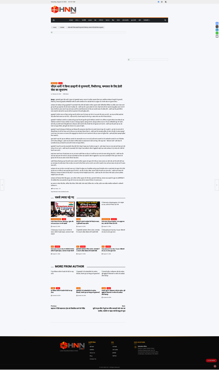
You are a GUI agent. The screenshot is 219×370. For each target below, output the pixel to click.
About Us (92, 353)
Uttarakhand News (56, 219)
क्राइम (90, 20)
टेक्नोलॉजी (146, 20)
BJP (52, 246)
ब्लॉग (140, 20)
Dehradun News (106, 219)
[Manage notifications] (215, 366)
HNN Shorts (54, 83)
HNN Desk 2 (66, 94)
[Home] (54, 28)
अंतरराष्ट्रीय (125, 20)
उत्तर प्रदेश (115, 350)
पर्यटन (118, 20)
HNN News (114, 219)
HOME (71, 20)
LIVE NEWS (212, 360)
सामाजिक (92, 350)
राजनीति (84, 20)
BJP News (57, 246)
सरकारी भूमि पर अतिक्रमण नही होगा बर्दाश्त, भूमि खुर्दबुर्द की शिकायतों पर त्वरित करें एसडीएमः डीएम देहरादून (113, 292)
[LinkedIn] (217, 29)
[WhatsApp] (217, 33)
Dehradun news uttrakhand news (61, 191)
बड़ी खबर (58, 288)
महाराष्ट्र (114, 356)
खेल (95, 20)
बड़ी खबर (92, 346)
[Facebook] (217, 23)
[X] (217, 26)
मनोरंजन (101, 20)
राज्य (77, 20)
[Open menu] (54, 20)
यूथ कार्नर (133, 20)
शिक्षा (113, 20)
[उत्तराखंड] (62, 28)
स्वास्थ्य (108, 20)
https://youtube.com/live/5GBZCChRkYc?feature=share (143, 26)
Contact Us (93, 359)
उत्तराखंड (60, 83)
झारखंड (114, 353)
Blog (91, 356)
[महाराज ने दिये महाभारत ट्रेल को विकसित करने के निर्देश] (2, 185)
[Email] (217, 36)
